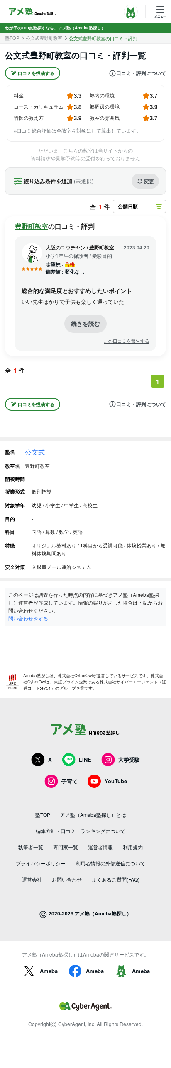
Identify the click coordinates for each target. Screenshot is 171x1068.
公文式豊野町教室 (44, 38)
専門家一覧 (65, 846)
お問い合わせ (67, 879)
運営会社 (32, 879)
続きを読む (85, 323)
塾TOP (12, 38)
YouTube (116, 781)
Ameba (49, 971)
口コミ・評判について (141, 73)
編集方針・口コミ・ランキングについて (80, 830)
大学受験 (129, 759)
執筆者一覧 (30, 846)
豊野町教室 (31, 226)
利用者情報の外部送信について (110, 863)
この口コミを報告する (126, 341)
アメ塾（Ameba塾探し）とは (93, 814)
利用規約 (133, 846)
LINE (85, 759)
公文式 (35, 452)
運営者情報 (100, 846)
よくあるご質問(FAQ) (115, 879)
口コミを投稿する (36, 73)
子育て (69, 781)
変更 (149, 181)
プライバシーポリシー (41, 863)
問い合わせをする (28, 618)
